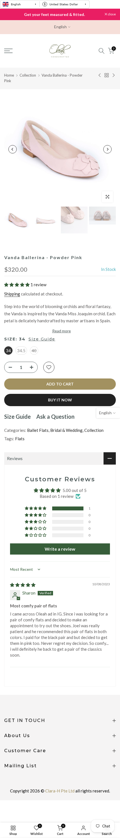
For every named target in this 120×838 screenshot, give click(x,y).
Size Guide (41, 339)
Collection (28, 75)
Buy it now (60, 399)
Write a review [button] (60, 548)
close (111, 14)
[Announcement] (54, 14)
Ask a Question (55, 416)
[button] (17, 284)
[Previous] (12, 149)
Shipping (12, 293)
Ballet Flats (38, 430)
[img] (22, 584)
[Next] (107, 149)
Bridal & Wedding (66, 430)
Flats (20, 438)
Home (9, 75)
